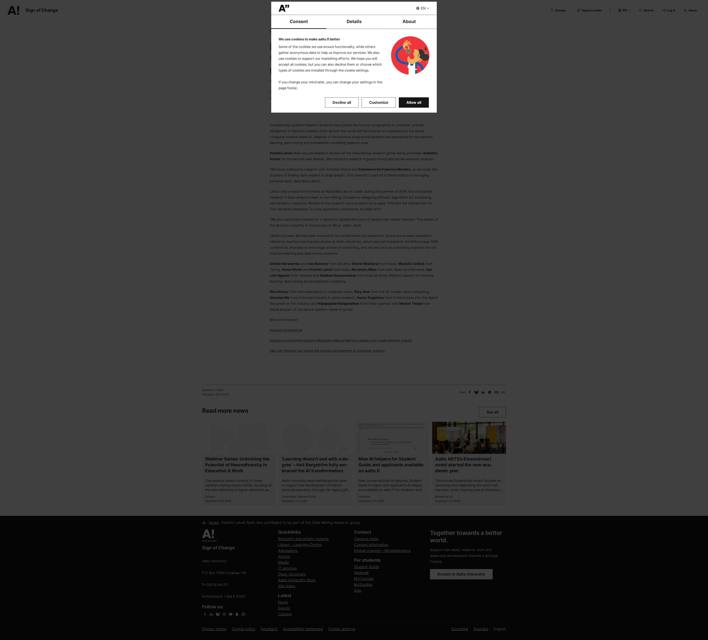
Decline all (342, 102)
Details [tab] (354, 21)
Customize (378, 102)
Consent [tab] (299, 21)
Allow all (413, 102)
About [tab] (409, 21)
